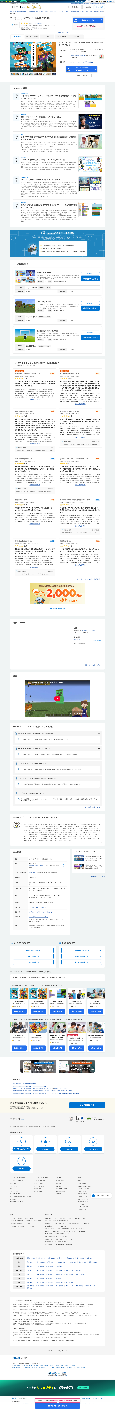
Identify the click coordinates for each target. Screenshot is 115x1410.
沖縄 (28, 1288)
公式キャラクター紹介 (83, 1199)
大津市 (32, 1274)
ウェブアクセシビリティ (83, 1201)
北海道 (28, 1258)
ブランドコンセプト (82, 1196)
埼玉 (58, 1262)
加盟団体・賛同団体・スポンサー (86, 1194)
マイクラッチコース (45, 301)
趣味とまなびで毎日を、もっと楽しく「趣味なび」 (57, 1241)
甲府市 (71, 1270)
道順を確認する (97, 640)
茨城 (28, 1262)
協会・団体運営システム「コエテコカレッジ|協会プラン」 (59, 1244)
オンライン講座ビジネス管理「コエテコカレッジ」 (57, 1234)
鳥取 (28, 1282)
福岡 (28, 1285)
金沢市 (51, 1270)
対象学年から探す (38, 1183)
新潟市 (32, 1270)
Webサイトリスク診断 (54, 1365)
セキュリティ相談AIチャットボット (68, 1365)
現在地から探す (38, 1191)
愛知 (47, 1266)
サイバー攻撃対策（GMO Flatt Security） (56, 1367)
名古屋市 (52, 1266)
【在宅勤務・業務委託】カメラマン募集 (20, 1223)
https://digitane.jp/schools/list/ (38, 917)
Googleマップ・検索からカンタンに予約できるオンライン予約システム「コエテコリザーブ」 (67, 1231)
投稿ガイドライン (82, 1191)
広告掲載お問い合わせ (61, 1188)
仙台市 (62, 1258)
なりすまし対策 (70, 1367)
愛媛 (47, 1278)
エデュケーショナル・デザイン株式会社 (81, 62)
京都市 (41, 1274)
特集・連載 (13, 1183)
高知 (57, 1278)
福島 (88, 1258)
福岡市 (32, 1285)
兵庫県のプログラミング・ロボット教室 (22, 1086)
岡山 (47, 1282)
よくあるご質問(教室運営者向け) (97, 3)
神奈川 (90, 1262)
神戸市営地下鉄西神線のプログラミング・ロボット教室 (45, 1093)
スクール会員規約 (82, 1183)
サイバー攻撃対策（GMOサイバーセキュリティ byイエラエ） (34, 1367)
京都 (37, 1274)
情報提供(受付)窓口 (60, 1191)
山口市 (71, 1282)
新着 (11, 1188)
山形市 (82, 1258)
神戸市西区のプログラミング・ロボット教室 (43, 1088)
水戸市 (32, 1262)
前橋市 (52, 1262)
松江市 (41, 1282)
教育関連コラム (14, 1199)
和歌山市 (82, 1274)
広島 (57, 1282)
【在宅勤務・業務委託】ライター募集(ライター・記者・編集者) (25, 1221)
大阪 (47, 1274)
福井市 (61, 1270)
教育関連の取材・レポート (16, 1201)
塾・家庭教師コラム (15, 1194)
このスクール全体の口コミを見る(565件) (88, 579)
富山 (37, 1270)
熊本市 (61, 1285)
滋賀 (28, 1274)
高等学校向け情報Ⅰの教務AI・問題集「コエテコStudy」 (58, 1239)
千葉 (70, 1262)
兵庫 (57, 1274)
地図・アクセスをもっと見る (92, 665)
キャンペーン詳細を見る (57, 608)
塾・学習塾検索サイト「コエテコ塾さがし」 (55, 1226)
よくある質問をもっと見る (92, 807)
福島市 (92, 1258)
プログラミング (14, 1191)
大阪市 (51, 1274)
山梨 (67, 1270)
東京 (80, 1262)
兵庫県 (72, 56)
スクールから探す (17, 1083)
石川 (47, 1270)
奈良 (67, 1274)
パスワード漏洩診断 (44, 1365)
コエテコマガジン (14, 1186)
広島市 (61, 1282)
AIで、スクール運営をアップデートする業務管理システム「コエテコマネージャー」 (65, 1228)
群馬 (48, 1262)
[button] (53, 56)
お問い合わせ (59, 1183)
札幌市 (33, 1258)
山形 (78, 1258)
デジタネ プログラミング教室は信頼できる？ (32, 763)
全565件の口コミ (38, 23)
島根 (37, 1282)
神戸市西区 (77, 56)
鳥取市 (32, 1282)
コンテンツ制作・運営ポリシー (85, 1207)
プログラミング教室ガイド (16, 1181)
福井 (57, 1270)
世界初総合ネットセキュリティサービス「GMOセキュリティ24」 (25, 1365)
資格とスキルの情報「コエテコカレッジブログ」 (57, 1236)
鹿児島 (87, 1285)
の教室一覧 (33, 950)
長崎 (47, 1285)
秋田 (68, 1258)
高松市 (41, 1278)
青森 (39, 1258)
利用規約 (80, 1181)
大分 (67, 1285)
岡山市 (51, 1282)
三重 (58, 1266)
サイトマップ (81, 1204)
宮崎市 (80, 1285)
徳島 (28, 1278)
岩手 (49, 1258)
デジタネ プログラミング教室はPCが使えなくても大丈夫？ (37, 778)
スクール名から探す (39, 1186)
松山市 (51, 1278)
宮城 (58, 1258)
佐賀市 (41, 1285)
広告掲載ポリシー (82, 1209)
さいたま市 (63, 1262)
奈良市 (71, 1274)
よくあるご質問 (60, 1181)
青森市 (43, 1258)
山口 (67, 1282)
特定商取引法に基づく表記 (84, 1186)
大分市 (71, 1285)
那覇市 (32, 1288)
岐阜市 (32, 1266)
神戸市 (61, 1274)
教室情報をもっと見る (63, 32)
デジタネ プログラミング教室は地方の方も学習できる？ (36, 734)
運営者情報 (58, 1194)
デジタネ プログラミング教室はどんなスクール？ (34, 748)
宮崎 (77, 1285)
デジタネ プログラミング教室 (37, 907)
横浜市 (95, 1262)
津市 (62, 1266)
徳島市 (32, 1278)
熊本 (57, 1285)
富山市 (41, 1270)
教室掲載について (60, 1186)
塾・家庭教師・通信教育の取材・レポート (20, 1196)
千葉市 (74, 1262)
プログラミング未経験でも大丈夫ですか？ (32, 793)
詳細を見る (90, 274)
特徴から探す (37, 1188)
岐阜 (28, 1266)
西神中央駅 (77, 639)
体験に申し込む (19, 1011)
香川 (37, 1278)
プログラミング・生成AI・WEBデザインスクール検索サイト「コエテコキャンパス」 (65, 1218)
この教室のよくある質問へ (103, 1196)
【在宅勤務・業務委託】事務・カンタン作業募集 (22, 1226)
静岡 (37, 1266)
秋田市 (72, 1258)
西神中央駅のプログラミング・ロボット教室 (69, 1093)
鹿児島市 (92, 1285)
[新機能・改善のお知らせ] (68, 7)
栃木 (37, 1262)
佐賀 (37, 1285)
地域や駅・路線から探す (40, 1181)
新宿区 (84, 1262)
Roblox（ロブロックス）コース (49, 330)
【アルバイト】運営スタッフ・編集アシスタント (22, 1218)
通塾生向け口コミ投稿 (97, 876)
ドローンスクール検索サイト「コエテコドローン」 (57, 1221)
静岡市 (41, 1266)
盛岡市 (52, 1258)
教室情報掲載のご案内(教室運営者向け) (80, 3)
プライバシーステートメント (84, 1188)
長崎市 (51, 1285)
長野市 (80, 1270)
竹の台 (83, 56)
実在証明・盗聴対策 (16, 1367)
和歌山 (77, 1274)
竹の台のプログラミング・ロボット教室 (63, 1090)
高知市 (61, 1278)
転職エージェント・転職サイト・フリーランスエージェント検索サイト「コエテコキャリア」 (67, 1223)
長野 (77, 1270)
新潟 (28, 1270)
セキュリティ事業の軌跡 (80, 1367)
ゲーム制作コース (44, 272)
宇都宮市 (42, 1262)
